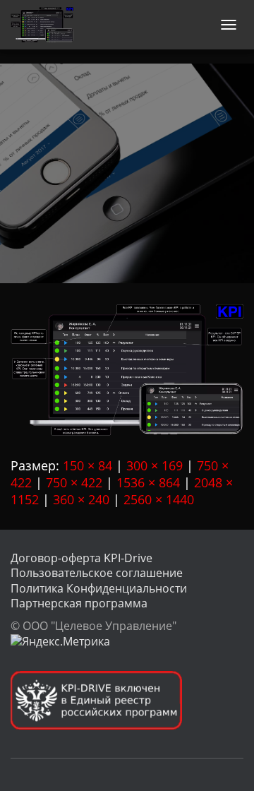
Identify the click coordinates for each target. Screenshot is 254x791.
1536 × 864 (148, 482)
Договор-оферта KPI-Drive (81, 558)
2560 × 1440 (158, 499)
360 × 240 (81, 499)
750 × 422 (74, 482)
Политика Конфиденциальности (99, 588)
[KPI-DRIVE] (47, 24)
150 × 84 (87, 465)
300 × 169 (154, 465)
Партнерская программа (79, 603)
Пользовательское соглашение (97, 573)
